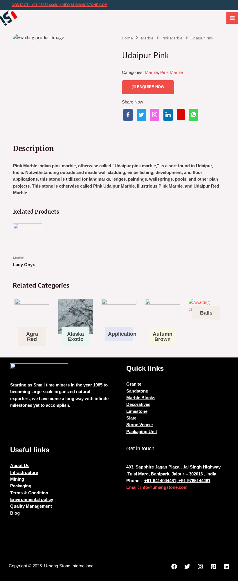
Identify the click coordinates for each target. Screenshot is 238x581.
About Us (19, 465)
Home (127, 38)
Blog (15, 513)
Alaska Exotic (75, 336)
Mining (17, 479)
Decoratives (138, 404)
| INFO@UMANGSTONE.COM (83, 5)
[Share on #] (128, 115)
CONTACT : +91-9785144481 (35, 5)
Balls (206, 313)
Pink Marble (172, 38)
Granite (133, 384)
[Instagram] (200, 566)
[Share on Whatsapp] (193, 115)
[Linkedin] (226, 566)
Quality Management (31, 506)
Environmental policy (31, 499)
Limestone (136, 411)
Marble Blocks (140, 397)
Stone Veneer (139, 424)
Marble (147, 38)
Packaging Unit (141, 431)
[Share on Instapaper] (154, 115)
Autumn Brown (162, 336)
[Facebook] (174, 566)
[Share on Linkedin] (168, 115)
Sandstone (137, 391)
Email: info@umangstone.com (156, 487)
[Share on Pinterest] (181, 114)
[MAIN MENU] (232, 17)
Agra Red (32, 336)
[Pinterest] (213, 566)
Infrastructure (24, 472)
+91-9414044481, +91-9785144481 (177, 480)
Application (122, 334)
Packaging (20, 486)
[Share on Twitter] (141, 115)
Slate (131, 418)
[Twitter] (187, 566)
